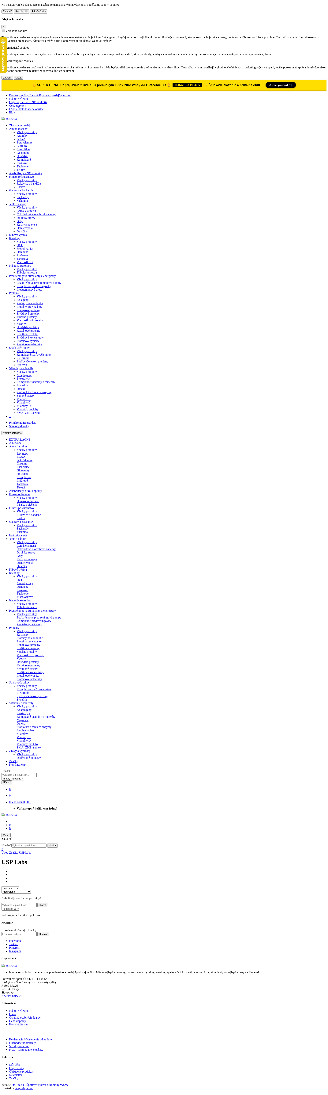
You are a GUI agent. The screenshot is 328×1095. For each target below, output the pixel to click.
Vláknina (22, 200)
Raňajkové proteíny (28, 310)
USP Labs (25, 852)
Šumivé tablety (26, 395)
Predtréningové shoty (29, 289)
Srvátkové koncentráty (30, 337)
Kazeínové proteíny (28, 330)
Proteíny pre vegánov (29, 306)
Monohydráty (25, 248)
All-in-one (15, 443)
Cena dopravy (17, 105)
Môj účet (14, 1064)
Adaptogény (24, 375)
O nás (12, 1014)
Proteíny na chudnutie (30, 303)
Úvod (5, 852)
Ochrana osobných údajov (25, 1017)
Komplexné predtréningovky (34, 286)
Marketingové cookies (19, 61)
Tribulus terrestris (27, 272)
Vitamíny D (24, 406)
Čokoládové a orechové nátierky (36, 214)
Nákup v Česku (18, 98)
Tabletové (22, 166)
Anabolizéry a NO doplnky (25, 173)
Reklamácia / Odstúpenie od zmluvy (31, 1039)
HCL (20, 245)
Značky (13, 761)
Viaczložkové (25, 262)
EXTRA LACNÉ (20, 439)
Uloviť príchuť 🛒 (281, 84)
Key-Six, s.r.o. (24, 1088)
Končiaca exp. (17, 764)
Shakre (21, 187)
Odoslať (43, 934)
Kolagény (22, 299)
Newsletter (15, 1075)
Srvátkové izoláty (27, 334)
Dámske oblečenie (28, 501)
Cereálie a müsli (26, 210)
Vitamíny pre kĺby (27, 409)
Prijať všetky (39, 11)
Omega (21, 388)
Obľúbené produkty (21, 1071)
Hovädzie (22, 156)
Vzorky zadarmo (19, 1046)
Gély (20, 221)
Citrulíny (22, 145)
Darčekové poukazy (29, 757)
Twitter (13, 944)
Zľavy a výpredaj (19, 125)
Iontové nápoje (18, 535)
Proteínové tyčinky (28, 341)
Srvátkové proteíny (28, 313)
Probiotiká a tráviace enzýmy (34, 392)
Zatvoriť (7, 11)
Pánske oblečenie (27, 504)
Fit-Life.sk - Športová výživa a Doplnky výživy (39, 1084)
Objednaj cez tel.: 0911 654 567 (28, 102)
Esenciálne (23, 149)
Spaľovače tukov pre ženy (32, 361)
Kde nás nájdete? (12, 995)
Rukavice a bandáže (29, 183)
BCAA (21, 139)
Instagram (15, 951)
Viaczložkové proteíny (30, 320)
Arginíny (22, 135)
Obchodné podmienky (22, 1042)
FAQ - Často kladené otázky (26, 109)
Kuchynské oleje (27, 224)
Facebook (15, 940)
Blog (12, 112)
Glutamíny (23, 152)
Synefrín (22, 364)
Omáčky (22, 231)
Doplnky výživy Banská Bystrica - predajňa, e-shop (40, 95)
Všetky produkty (27, 132)
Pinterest (14, 947)
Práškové (22, 163)
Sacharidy (23, 197)
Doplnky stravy (26, 217)
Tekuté (21, 169)
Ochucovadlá (25, 228)
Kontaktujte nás (18, 1024)
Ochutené (22, 252)
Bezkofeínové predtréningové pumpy (39, 282)
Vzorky (21, 323)
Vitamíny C (24, 402)
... (10, 416)
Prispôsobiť (21, 11)
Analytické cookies (17, 47)
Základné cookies (16, 31)
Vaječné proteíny (27, 317)
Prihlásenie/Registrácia (22, 422)
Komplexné (24, 159)
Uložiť (18, 77)
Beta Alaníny (24, 142)
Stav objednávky (19, 426)
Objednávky (16, 1068)
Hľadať (6, 771)
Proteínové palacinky (29, 344)
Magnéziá (22, 385)
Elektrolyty (23, 378)
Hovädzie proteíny (28, 327)
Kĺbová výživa (18, 234)
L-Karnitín (23, 358)
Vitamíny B (24, 399)
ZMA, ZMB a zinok (29, 412)
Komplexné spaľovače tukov (34, 354)
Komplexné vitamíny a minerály (36, 382)
